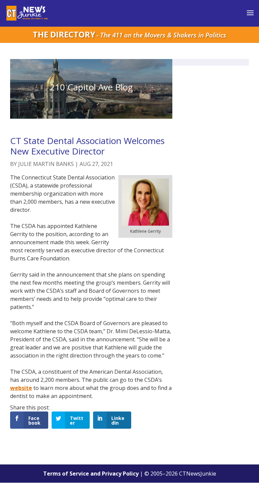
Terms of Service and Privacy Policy (91, 473)
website (21, 388)
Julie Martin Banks (46, 164)
